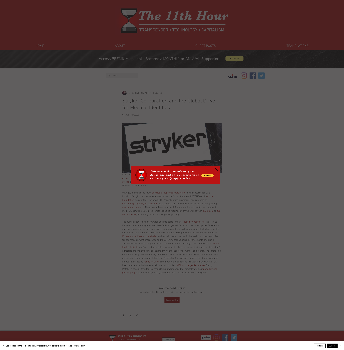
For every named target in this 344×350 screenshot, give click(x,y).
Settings (319, 345)
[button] (207, 175)
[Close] (340, 346)
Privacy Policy (79, 345)
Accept (332, 345)
